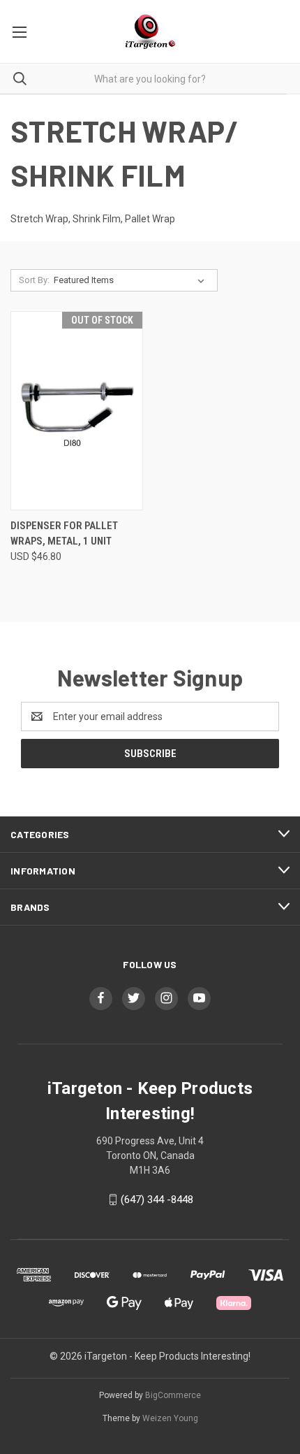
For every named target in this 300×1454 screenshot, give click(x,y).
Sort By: (34, 280)
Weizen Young (170, 1418)
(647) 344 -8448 (157, 1199)
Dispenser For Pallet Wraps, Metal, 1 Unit (64, 533)
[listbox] (132, 280)
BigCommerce (173, 1395)
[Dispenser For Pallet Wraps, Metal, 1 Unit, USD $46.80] (76, 411)
